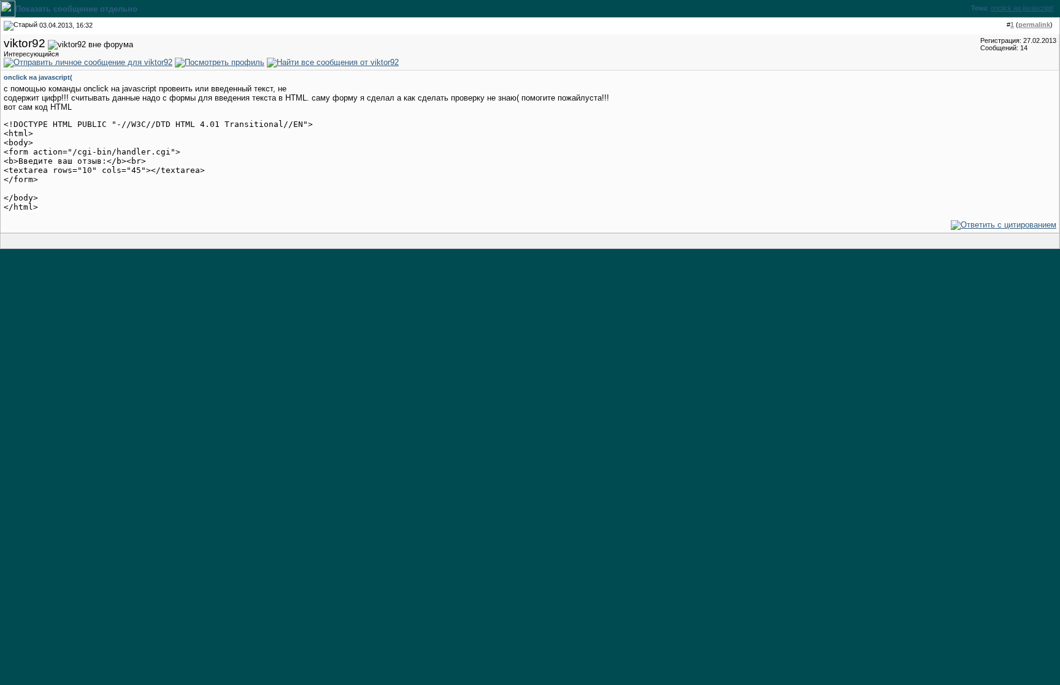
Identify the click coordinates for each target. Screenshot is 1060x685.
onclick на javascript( (1022, 8)
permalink (1034, 24)
